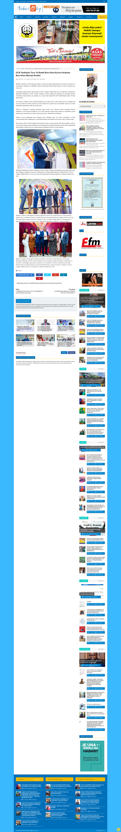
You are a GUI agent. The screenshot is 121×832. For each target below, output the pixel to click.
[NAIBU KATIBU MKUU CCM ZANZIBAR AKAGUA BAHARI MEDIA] (82, 394)
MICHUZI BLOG (19, 830)
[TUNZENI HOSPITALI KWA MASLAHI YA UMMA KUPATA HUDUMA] (82, 482)
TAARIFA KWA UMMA (87, 594)
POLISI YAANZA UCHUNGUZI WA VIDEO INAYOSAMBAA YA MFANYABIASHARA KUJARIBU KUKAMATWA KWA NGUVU (95, 638)
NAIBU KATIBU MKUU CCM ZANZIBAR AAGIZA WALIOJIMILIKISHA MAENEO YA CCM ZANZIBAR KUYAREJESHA (92, 380)
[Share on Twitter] (47, 274)
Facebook (71, 352)
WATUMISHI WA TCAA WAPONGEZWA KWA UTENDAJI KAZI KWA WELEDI (94, 140)
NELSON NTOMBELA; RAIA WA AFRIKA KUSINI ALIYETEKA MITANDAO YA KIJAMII (94, 312)
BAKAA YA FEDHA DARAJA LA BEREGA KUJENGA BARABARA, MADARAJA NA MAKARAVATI (95, 469)
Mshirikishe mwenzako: (24, 275)
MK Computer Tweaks (41, 1)
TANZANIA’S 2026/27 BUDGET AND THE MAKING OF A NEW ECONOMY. (95, 400)
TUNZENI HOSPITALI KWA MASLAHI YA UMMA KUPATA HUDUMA (94, 479)
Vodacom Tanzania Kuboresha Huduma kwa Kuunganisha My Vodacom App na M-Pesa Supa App (96, 628)
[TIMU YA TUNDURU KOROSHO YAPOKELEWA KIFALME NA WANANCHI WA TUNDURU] (82, 325)
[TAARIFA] (82, 606)
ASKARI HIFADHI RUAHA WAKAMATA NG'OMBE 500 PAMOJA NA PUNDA (58, 814)
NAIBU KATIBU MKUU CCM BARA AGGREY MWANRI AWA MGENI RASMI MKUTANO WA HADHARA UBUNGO (95, 421)
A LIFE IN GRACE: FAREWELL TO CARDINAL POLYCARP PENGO (30, 821)
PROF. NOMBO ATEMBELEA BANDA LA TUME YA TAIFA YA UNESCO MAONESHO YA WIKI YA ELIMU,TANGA (66, 328)
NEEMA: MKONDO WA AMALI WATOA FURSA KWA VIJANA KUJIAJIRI (24, 344)
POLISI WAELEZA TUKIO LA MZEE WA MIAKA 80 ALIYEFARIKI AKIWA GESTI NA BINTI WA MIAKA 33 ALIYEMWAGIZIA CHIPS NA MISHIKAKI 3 (92, 300)
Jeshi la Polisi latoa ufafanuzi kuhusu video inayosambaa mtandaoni (94, 671)
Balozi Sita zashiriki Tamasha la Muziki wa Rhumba (60, 792)
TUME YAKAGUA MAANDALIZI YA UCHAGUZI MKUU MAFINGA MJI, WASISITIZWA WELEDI (95, 611)
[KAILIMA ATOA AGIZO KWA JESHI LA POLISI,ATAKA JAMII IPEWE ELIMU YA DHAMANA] (82, 362)
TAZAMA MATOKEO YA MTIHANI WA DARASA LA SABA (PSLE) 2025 (95, 163)
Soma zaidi (100, 290)
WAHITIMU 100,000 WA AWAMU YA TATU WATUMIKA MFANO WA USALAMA (95, 152)
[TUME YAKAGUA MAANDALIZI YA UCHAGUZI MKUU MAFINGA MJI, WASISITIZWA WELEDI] (82, 614)
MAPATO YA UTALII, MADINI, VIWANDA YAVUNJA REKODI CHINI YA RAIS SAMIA (96, 497)
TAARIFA (89, 601)
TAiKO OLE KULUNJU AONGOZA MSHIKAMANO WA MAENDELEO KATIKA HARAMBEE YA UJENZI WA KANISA (92, 816)
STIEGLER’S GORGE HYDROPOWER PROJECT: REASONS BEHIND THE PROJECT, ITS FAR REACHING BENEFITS (96, 559)
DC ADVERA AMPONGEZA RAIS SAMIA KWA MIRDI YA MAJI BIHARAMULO (95, 488)
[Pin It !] (39, 278)
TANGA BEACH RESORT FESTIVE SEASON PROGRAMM (90, 530)
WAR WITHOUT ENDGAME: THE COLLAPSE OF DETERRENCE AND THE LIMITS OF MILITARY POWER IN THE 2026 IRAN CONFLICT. (31, 813)
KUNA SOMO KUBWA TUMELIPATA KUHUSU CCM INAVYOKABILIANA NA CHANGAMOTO (31, 804)
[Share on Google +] (55, 274)
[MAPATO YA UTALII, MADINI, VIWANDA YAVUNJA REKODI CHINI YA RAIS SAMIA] (82, 500)
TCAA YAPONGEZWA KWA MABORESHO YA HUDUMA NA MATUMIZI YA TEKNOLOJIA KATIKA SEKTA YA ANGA (66, 344)
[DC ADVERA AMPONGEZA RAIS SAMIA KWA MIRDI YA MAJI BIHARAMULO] (82, 491)
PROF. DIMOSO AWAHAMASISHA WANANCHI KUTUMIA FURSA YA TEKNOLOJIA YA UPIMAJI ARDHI (90, 801)
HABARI (22, 68)
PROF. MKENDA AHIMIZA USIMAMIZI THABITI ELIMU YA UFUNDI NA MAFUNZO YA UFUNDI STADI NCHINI (95, 128)
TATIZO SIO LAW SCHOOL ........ (95, 704)
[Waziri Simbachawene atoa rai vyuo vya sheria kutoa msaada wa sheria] (82, 717)
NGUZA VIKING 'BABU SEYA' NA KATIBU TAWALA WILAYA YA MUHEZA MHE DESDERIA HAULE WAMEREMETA (95, 548)
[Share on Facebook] (39, 274)
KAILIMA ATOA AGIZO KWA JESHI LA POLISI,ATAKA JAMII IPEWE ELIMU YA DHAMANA (95, 359)
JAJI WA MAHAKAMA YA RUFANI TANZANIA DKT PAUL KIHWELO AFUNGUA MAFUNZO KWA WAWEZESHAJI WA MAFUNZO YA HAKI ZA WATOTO (95, 724)
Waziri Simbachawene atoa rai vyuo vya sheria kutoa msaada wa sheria (96, 714)
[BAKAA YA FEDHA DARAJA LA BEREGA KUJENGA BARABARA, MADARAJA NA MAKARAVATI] (82, 473)
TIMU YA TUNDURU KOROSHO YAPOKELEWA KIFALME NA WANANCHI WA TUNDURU (95, 322)
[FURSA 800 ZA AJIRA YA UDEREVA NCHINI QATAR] (82, 623)
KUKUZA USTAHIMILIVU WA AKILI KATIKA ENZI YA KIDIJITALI (90, 661)
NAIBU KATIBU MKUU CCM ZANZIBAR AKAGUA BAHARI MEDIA (94, 391)
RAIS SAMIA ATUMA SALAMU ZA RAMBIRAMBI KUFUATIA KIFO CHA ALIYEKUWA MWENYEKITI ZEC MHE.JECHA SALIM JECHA (96, 507)
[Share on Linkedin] (63, 274)
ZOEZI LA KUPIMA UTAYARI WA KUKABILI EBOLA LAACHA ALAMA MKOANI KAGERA (95, 349)
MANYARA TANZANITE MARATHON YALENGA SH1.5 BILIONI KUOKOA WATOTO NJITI (24, 328)
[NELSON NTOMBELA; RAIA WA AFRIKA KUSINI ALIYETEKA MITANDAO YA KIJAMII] (82, 316)
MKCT (103, 830)
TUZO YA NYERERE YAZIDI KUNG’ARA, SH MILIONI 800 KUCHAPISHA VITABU (92, 785)
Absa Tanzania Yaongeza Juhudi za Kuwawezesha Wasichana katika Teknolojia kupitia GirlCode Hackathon (45, 328)
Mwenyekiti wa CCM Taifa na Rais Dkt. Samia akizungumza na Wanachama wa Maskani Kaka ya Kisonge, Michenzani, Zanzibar (95, 431)
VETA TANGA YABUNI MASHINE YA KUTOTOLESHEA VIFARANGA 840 (45, 344)
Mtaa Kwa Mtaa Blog (31, 1)
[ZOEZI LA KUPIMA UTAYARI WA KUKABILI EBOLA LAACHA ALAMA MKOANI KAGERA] (82, 353)
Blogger (64, 352)
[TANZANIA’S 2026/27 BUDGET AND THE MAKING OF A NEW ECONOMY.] (82, 404)
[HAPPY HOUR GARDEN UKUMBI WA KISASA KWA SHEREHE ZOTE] (82, 334)
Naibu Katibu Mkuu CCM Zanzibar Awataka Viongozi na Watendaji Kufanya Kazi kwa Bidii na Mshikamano (95, 410)
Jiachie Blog (23, 1)
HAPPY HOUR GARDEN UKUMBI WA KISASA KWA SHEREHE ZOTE (95, 330)
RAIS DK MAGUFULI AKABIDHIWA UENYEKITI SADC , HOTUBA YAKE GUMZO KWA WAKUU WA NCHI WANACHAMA (95, 339)
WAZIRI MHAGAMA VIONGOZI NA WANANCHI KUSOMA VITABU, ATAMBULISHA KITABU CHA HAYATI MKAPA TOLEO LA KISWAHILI (95, 695)
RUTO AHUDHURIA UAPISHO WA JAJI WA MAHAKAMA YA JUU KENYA (61, 785)
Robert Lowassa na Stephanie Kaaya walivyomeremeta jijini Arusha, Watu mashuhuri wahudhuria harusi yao (94, 570)
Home (17, 1)
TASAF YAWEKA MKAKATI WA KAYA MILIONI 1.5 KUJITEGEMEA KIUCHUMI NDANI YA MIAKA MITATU (91, 793)
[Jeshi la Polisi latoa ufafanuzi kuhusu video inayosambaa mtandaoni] (82, 674)
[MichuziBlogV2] (38, 8)
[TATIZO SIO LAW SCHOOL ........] (82, 709)
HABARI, (43, 79)
